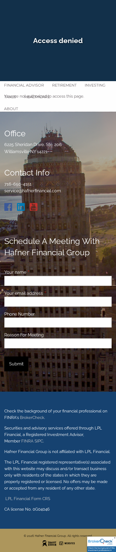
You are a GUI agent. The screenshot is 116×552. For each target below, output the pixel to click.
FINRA (27, 441)
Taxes (10, 96)
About (11, 108)
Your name (36, 272)
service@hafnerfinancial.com (32, 190)
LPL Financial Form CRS (27, 498)
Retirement (64, 85)
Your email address (44, 293)
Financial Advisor (24, 85)
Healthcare (37, 96)
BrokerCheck (32, 417)
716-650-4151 (18, 184)
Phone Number (19, 314)
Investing (95, 85)
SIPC (39, 441)
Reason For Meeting (24, 335)
